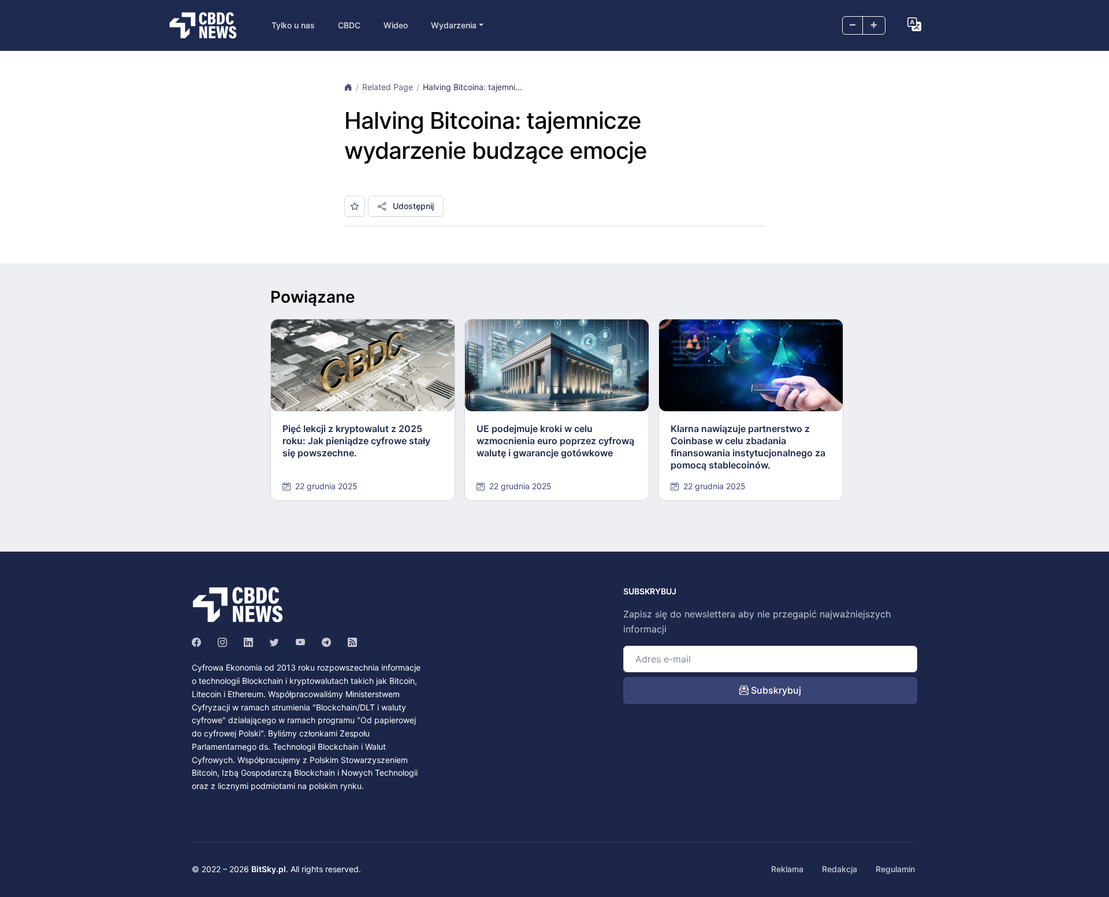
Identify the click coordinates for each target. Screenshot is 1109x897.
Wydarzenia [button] (454, 25)
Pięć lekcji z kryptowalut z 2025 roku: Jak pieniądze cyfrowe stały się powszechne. (356, 441)
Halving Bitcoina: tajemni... (472, 87)
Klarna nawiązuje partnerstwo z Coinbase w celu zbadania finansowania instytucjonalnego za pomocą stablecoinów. (748, 446)
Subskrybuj (775, 690)
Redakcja (839, 869)
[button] (914, 24)
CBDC (349, 25)
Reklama (787, 869)
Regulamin (895, 869)
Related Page (387, 87)
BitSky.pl (268, 869)
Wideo (396, 25)
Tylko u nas (293, 25)
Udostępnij (412, 206)
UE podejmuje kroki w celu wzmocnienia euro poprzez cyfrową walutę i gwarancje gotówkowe (555, 441)
